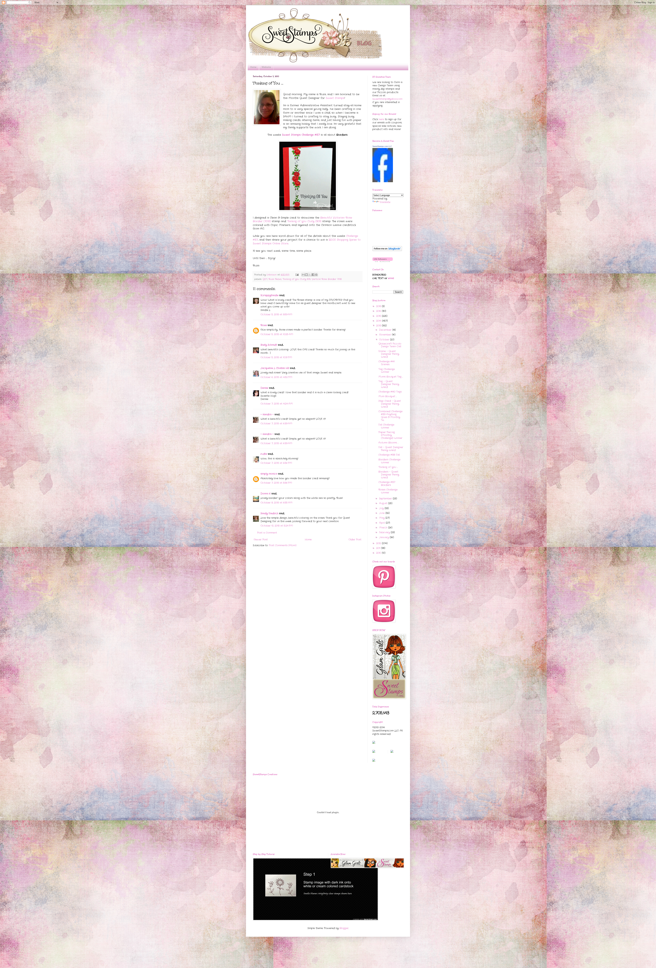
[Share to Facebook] (313, 274)
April (382, 523)
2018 (379, 306)
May (382, 518)
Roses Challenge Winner (388, 491)
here (381, 119)
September (386, 498)
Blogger (343, 928)
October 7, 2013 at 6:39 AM (276, 423)
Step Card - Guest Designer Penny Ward (389, 403)
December (385, 330)
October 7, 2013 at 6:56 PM (276, 463)
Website (266, 67)
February (385, 532)
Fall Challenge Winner (386, 426)
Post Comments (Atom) (282, 545)
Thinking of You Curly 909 (296, 279)
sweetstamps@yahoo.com (387, 99)
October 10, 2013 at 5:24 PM (277, 525)
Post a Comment (267, 532)
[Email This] (303, 274)
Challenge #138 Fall (389, 454)
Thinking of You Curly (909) (304, 221)
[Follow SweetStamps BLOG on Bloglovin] (387, 250)
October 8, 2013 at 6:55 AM (276, 502)
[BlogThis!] (306, 274)
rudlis (264, 454)
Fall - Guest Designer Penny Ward (390, 449)
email (391, 278)
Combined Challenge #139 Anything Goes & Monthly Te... (390, 416)
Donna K (266, 493)
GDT (265, 279)
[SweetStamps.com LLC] (382, 181)
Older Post (354, 539)
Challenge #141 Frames (386, 363)
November (385, 334)
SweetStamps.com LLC (382, 146)
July (382, 508)
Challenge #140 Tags (390, 391)
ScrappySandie (269, 295)
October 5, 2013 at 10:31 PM (276, 357)
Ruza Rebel (275, 279)
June (382, 513)
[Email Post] (297, 274)
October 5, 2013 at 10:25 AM (277, 334)
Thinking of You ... (388, 467)
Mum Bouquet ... (387, 396)
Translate (384, 202)
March (383, 527)
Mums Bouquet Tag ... (390, 376)
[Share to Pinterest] (316, 274)
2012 (379, 543)
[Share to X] (309, 274)
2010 (379, 553)
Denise (264, 388)
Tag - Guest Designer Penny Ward (388, 384)
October (384, 339)
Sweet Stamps (335, 98)
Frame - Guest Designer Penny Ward (388, 354)
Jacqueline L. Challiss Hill (275, 368)
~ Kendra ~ (267, 414)
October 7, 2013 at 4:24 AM (277, 403)
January (384, 537)
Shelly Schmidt (269, 345)
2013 (379, 325)
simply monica (269, 473)
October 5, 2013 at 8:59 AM (276, 314)
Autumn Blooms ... (388, 442)
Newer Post (261, 539)
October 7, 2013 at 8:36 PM (276, 483)
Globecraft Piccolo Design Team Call (389, 345)
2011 (378, 548)
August (383, 503)
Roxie (264, 325)
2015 (379, 316)
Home (253, 67)
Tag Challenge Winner (386, 370)
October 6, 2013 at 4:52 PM (276, 377)
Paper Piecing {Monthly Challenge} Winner (390, 435)
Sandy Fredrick (269, 513)
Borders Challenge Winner (389, 461)
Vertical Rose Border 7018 (327, 279)
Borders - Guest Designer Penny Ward (388, 474)
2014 (379, 320)
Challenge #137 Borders (386, 483)
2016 (379, 311)
